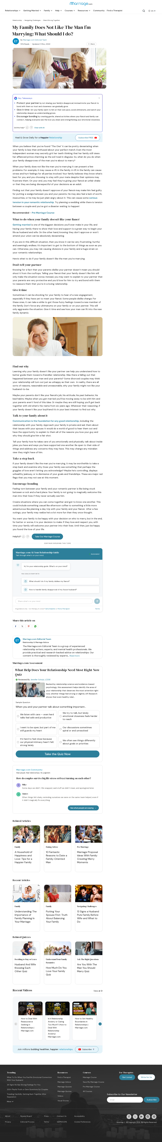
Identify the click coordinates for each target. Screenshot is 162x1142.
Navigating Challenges (87, 906)
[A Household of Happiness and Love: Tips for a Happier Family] (26, 834)
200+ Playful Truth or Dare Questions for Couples (27, 1089)
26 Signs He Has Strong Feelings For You (23, 1085)
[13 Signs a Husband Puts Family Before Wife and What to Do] (88, 894)
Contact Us (61, 1116)
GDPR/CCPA (62, 1122)
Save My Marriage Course (93, 1082)
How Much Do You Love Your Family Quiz (56, 971)
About (7, 1116)
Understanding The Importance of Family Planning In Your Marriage (26, 916)
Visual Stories (63, 1100)
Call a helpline (50, 609)
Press (46, 1116)
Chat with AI (39, 128)
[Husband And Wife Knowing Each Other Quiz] (26, 954)
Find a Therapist (64, 609)
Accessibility (79, 1116)
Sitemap (120, 1122)
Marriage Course (90, 1077)
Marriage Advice (64, 1082)
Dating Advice (52, 847)
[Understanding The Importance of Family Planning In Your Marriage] (26, 894)
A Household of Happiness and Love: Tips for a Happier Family (23, 857)
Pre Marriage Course (43, 212)
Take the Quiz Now (58, 754)
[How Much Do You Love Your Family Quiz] (57, 954)
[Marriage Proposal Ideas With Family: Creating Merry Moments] (88, 834)
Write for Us (146, 1077)
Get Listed (127, 1077)
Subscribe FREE (85, 137)
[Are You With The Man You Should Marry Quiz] (88, 954)
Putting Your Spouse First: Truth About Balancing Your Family (56, 916)
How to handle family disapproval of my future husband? (53, 589)
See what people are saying (82, 808)
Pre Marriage (83, 847)
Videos (60, 1096)
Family (17, 847)
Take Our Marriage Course (47, 536)
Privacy (8, 1122)
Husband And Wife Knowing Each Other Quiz (25, 968)
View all (97, 991)
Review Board (26, 1116)
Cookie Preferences (82, 1122)
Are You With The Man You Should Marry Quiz (87, 968)
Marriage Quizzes (65, 1086)
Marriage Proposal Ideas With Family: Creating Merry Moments (87, 857)
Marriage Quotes (65, 1091)
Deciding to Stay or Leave (26, 959)
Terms (97, 609)
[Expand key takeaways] (99, 98)
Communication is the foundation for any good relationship (46, 420)
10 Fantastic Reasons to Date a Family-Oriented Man (56, 857)
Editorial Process (27, 1122)
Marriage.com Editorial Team (35, 40)
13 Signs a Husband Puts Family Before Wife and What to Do (88, 916)
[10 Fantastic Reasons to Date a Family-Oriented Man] (57, 834)
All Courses (87, 1091)
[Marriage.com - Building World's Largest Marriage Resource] (81, 5)
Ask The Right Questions (88, 959)
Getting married (22, 224)
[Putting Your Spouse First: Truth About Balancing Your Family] (57, 894)
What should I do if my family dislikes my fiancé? (49, 581)
